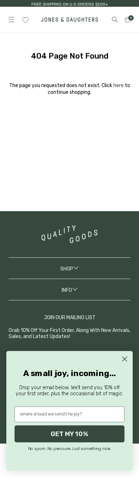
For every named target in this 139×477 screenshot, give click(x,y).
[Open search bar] (115, 19)
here (118, 85)
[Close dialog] (124, 359)
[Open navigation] (11, 19)
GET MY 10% (69, 433)
